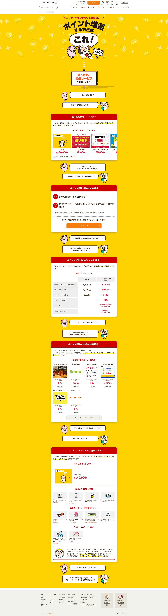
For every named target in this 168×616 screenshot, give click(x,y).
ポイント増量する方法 (49, 12)
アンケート (101, 7)
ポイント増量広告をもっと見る (84, 418)
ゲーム (117, 7)
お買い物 (82, 7)
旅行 (89, 7)
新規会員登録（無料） (82, 2)
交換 (112, 4)
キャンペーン (125, 7)
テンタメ (109, 7)
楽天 (94, 7)
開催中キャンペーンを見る (91, 522)
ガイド (102, 4)
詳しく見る (55, 502)
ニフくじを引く (72, 522)
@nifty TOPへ (125, 2)
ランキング (74, 7)
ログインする (84, 225)
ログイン (94, 2)
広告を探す (55, 522)
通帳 (107, 4)
